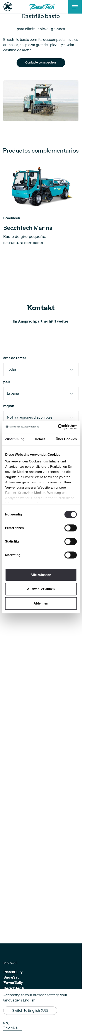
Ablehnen (41, 603)
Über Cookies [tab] (66, 439)
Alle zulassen (41, 575)
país (6, 380)
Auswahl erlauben (41, 589)
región (8, 404)
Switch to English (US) (30, 1010)
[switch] (70, 527)
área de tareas (14, 356)
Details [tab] (40, 439)
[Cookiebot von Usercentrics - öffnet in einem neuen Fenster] (58, 427)
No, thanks (10, 1025)
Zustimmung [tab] (14, 439)
